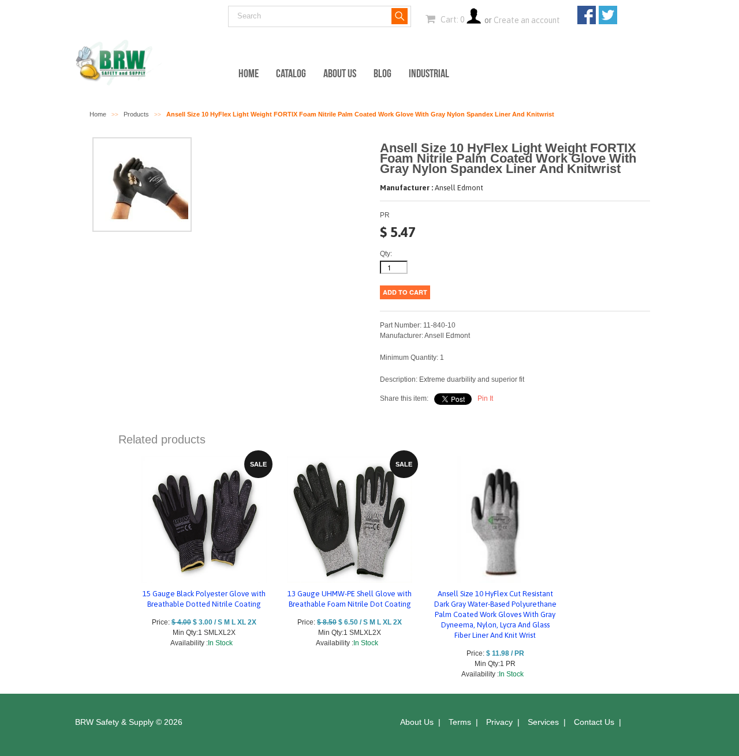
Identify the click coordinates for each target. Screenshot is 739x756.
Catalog (291, 73)
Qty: (386, 254)
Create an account (527, 20)
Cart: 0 (451, 19)
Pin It (485, 398)
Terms (460, 722)
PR (385, 215)
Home (248, 73)
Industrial (429, 73)
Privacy (499, 722)
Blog (382, 73)
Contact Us (594, 722)
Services (543, 722)
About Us (339, 73)
